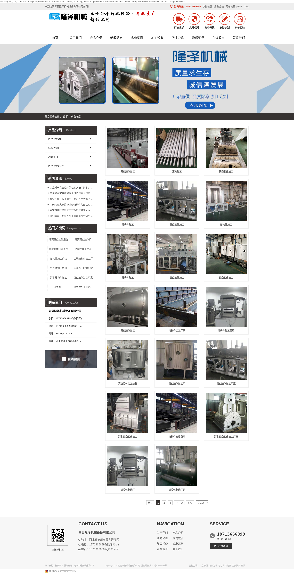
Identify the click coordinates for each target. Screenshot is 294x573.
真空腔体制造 (56, 166)
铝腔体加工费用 (58, 268)
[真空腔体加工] (127, 148)
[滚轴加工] (176, 148)
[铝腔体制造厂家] (176, 466)
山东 (211, 565)
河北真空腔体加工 (127, 436)
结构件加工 (55, 148)
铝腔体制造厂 (128, 489)
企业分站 (219, 6)
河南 (229, 565)
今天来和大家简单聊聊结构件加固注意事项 (72, 204)
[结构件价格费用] (176, 413)
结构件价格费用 (177, 436)
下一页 (179, 502)
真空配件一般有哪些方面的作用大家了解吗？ (72, 198)
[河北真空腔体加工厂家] (226, 413)
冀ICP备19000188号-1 (159, 565)
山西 (225, 565)
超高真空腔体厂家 (83, 268)
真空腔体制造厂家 (83, 277)
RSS (239, 6)
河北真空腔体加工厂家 (226, 436)
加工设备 (157, 38)
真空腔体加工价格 (127, 383)
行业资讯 (178, 38)
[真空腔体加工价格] (127, 360)
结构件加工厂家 (177, 330)
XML (246, 6)
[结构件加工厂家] (176, 307)
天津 (206, 565)
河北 (220, 565)
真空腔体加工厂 (177, 383)
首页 (55, 38)
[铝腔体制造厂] (127, 466)
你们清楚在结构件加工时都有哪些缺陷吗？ (72, 215)
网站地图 (230, 6)
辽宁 (215, 565)
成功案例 (137, 38)
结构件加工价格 (58, 258)
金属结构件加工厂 (83, 258)
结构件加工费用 (226, 330)
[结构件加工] (127, 201)
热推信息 (207, 6)
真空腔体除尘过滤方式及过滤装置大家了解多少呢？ (72, 210)
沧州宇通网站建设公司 (84, 565)
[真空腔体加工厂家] (226, 360)
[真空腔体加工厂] (176, 360)
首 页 (65, 116)
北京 (202, 565)
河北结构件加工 (58, 277)
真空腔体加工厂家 (226, 383)
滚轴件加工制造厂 (83, 287)
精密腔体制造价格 (58, 249)
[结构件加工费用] (226, 307)
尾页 (190, 502)
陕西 (238, 565)
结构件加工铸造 (83, 249)
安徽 (243, 565)
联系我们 (239, 38)
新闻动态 (116, 38)
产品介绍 (96, 38)
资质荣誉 (198, 38)
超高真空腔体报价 (58, 239)
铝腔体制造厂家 (177, 489)
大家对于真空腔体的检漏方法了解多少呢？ (72, 187)
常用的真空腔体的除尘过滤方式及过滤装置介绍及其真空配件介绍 (72, 193)
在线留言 (218, 38)
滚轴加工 (53, 157)
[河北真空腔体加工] (127, 413)
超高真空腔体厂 (83, 239)
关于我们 (75, 38)
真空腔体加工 (56, 139)
